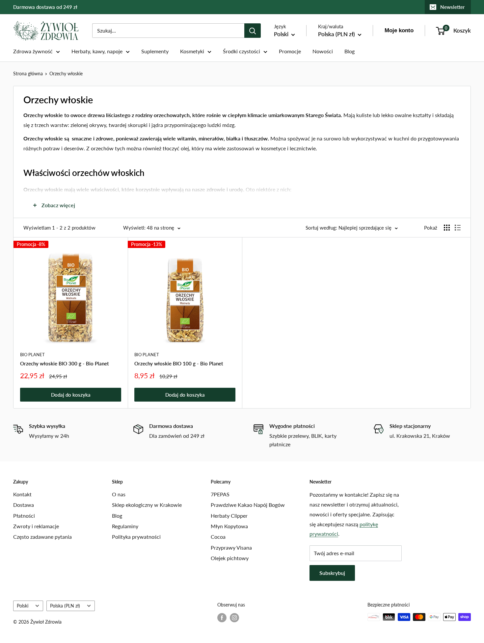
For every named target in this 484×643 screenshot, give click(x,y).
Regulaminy (125, 526)
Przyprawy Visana (231, 547)
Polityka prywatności (136, 536)
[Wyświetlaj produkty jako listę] (458, 228)
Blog (349, 51)
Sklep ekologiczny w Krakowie (147, 505)
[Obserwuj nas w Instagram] (234, 617)
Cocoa (218, 536)
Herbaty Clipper (229, 515)
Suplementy (155, 51)
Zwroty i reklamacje (36, 526)
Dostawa (23, 505)
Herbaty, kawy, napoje (96, 51)
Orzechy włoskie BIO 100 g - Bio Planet (178, 363)
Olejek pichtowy (230, 558)
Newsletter (452, 7)
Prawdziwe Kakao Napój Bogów (248, 505)
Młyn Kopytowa (229, 526)
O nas (118, 494)
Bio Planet (32, 354)
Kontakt (22, 494)
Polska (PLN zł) (65, 605)
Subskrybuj (332, 573)
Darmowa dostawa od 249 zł (45, 7)
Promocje (290, 51)
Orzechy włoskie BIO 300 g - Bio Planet (64, 363)
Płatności (24, 515)
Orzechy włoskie (66, 73)
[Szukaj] (252, 30)
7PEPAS (220, 494)
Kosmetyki (192, 51)
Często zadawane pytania (42, 536)
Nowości (322, 51)
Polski (22, 605)
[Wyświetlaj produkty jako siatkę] (447, 228)
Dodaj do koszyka (71, 395)
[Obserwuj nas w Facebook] (222, 617)
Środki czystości (241, 51)
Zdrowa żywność (33, 51)
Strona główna (28, 73)
